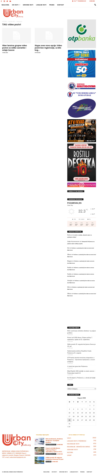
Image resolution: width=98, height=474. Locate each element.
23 (94, 416)
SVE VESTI (15, 5)
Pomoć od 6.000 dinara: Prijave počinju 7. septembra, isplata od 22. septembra (80, 338)
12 (78, 413)
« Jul (68, 426)
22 (90, 416)
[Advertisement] (63, 13)
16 (94, 413)
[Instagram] (4, 1)
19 (78, 416)
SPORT (69, 455)
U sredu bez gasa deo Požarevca (77, 366)
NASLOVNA (5, 5)
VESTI (69, 438)
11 (73, 413)
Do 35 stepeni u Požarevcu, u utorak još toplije (81, 378)
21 (86, 416)
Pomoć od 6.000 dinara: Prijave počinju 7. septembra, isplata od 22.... (54, 449)
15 (90, 413)
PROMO (51, 5)
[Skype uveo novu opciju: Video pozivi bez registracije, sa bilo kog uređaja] (49, 35)
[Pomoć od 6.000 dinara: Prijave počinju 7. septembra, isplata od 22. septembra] (39, 450)
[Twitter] (7, 1)
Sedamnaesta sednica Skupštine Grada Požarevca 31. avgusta (79, 352)
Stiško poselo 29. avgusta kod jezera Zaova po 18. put (81, 345)
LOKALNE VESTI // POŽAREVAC (76, 441)
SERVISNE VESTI (28, 5)
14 (86, 413)
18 (73, 416)
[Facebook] (1, 1)
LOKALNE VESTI (41, 5)
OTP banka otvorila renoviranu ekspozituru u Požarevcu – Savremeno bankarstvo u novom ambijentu (81, 359)
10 (69, 413)
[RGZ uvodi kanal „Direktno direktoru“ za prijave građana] (39, 441)
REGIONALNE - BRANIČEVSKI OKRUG (78, 446)
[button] (95, 5)
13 (82, 413)
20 (82, 416)
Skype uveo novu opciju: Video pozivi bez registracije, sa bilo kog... (48, 47)
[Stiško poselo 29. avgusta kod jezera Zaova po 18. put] (39, 460)
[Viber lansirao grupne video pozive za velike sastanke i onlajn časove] (16, 35)
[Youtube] (10, 1)
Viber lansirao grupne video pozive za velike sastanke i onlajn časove (14, 47)
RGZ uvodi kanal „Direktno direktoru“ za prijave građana (81, 332)
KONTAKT (60, 5)
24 (69, 420)
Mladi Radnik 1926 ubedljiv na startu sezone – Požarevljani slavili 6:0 (81, 372)
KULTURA (48, 461)
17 (69, 416)
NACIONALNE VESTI (51, 444)
